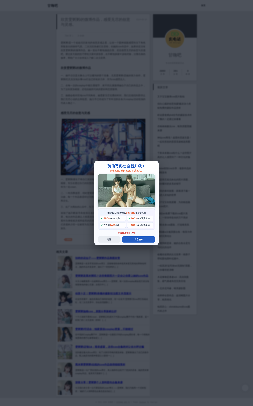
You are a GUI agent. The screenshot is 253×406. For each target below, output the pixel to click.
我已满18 (138, 239)
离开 (109, 239)
